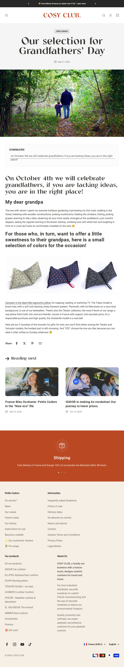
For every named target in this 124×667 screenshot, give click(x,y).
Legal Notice (54, 546)
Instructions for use (15, 529)
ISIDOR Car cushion (15, 569)
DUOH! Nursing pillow (16, 580)
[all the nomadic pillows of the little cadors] (62, 275)
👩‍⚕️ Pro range (12, 546)
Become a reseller (14, 534)
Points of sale (55, 506)
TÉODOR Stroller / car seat (19, 586)
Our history (10, 523)
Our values (10, 512)
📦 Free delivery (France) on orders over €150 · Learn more (62, 4)
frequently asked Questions (62, 500)
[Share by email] (40, 343)
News (8, 506)
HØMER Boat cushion (16, 613)
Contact (52, 529)
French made (12, 517)
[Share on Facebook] (17, 343)
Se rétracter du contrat (59, 517)
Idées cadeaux (62, 31)
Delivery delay (55, 512)
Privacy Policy (55, 540)
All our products (13, 563)
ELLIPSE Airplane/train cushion (21, 575)
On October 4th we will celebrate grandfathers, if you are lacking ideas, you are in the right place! (62, 157)
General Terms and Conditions (64, 534)
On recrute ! (11, 500)
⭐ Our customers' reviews (19, 540)
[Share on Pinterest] (32, 343)
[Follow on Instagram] (15, 644)
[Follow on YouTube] (22, 644)
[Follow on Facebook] (7, 644)
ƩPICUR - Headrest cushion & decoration (20, 599)
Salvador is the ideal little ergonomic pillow (28, 302)
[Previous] (28, 3)
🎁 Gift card (11, 630)
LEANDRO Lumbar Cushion (19, 592)
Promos (9, 624)
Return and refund (57, 523)
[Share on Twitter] (24, 343)
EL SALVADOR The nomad (19, 607)
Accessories (11, 618)
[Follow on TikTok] (30, 644)
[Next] (95, 3)
